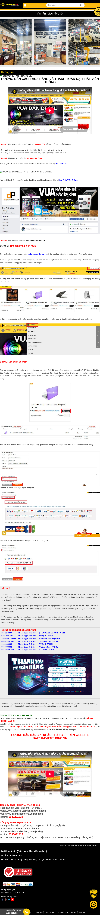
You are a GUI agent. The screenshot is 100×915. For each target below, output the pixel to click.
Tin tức (73, 912)
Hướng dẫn (38, 912)
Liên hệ (82, 912)
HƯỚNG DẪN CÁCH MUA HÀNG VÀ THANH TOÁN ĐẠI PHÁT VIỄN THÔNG (50, 80)
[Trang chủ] (10, 4)
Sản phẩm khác (62, 912)
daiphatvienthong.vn (35, 240)
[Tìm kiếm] (81, 5)
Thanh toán (49, 912)
